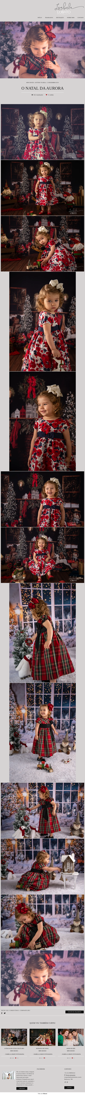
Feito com (42, 1093)
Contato (69, 1087)
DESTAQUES (60, 17)
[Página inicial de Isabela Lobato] (69, 7)
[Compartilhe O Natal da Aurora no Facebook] (1, 1013)
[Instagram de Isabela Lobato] (67, 1082)
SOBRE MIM (70, 17)
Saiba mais (22, 1088)
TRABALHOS (49, 17)
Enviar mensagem (70, 1075)
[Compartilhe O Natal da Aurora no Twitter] (5, 1013)
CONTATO (81, 17)
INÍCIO (40, 17)
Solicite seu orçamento (74, 1012)
